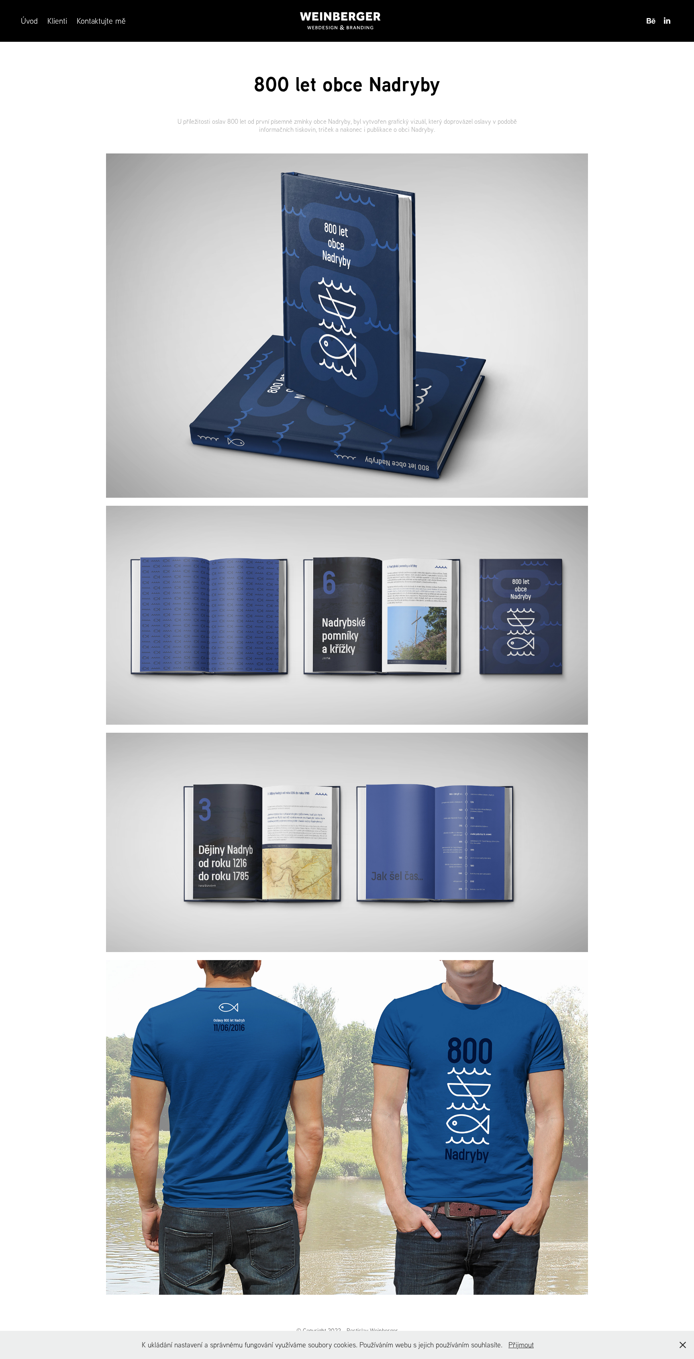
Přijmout (521, 1344)
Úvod (29, 21)
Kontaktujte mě (101, 21)
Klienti (57, 21)
